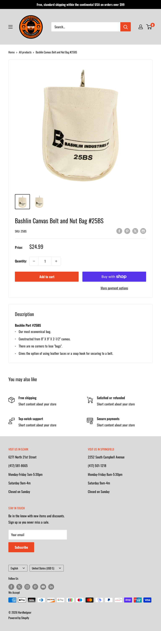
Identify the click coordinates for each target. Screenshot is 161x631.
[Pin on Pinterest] (127, 230)
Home (11, 52)
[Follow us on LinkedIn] (51, 587)
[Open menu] (10, 26)
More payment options (114, 287)
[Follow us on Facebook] (11, 587)
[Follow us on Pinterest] (35, 587)
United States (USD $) (43, 568)
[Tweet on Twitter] (135, 230)
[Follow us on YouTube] (43, 587)
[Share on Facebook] (119, 230)
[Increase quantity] (56, 261)
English (14, 568)
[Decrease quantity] (34, 261)
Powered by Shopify (18, 618)
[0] (149, 26)
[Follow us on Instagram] (27, 587)
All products (25, 52)
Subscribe (21, 547)
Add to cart (46, 276)
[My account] (141, 27)
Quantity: (21, 260)
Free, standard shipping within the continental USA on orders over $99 (81, 4)
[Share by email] (143, 230)
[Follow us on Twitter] (19, 587)
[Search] (125, 26)
